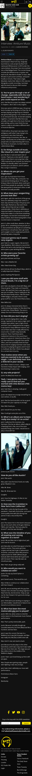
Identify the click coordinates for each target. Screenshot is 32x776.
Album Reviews (22, 47)
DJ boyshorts (8, 51)
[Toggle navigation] (1, 1)
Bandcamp (4, 681)
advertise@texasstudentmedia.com (17, 731)
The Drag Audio (22, 773)
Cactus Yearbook (22, 758)
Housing (4, 760)
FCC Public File (6, 765)
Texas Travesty (22, 767)
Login (3, 768)
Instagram (4, 677)
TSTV (18, 764)
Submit (26, 723)
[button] (4, 54)
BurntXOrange (22, 770)
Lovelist (3, 762)
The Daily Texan (22, 761)
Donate (3, 757)
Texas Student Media (22, 755)
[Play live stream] (30, 6)
